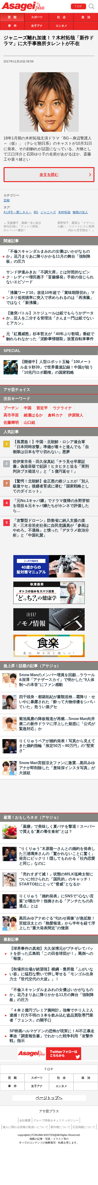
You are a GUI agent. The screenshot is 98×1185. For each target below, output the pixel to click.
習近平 (42, 408)
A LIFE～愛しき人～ (18, 212)
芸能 (7, 200)
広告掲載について (84, 1127)
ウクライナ (62, 408)
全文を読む (49, 175)
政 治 (86, 17)
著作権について (60, 1127)
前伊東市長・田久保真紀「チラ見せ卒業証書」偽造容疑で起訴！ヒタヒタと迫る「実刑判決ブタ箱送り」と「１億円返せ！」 (51, 467)
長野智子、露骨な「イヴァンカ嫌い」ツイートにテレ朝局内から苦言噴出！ (75, 226)
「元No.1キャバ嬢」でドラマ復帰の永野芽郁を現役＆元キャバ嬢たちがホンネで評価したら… (51, 506)
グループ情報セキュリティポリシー (56, 1120)
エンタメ (61, 25)
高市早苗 (11, 415)
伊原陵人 (75, 415)
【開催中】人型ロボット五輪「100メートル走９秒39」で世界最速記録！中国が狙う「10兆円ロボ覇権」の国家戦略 (56, 367)
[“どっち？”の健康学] (49, 603)
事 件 (12, 25)
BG (36, 212)
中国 (27, 408)
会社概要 (25, 1120)
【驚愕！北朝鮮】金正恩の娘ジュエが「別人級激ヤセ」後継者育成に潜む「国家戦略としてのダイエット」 (51, 486)
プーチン (11, 408)
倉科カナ (55, 415)
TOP (78, 6)
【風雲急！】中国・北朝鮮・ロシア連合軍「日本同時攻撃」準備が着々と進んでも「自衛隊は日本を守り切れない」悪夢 (51, 447)
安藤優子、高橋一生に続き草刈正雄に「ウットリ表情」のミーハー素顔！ (22, 226)
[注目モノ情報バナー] (49, 629)
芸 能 (12, 17)
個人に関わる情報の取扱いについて (25, 1127)
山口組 (29, 422)
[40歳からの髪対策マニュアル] (49, 576)
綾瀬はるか (33, 415)
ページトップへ (49, 1098)
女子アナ (37, 25)
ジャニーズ (48, 212)
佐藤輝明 (11, 422)
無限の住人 (80, 212)
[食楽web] (49, 656)
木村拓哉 (64, 212)
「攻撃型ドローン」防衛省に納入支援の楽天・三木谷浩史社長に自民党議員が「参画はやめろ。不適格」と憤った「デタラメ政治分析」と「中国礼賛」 (51, 527)
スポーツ (37, 17)
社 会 (61, 17)
